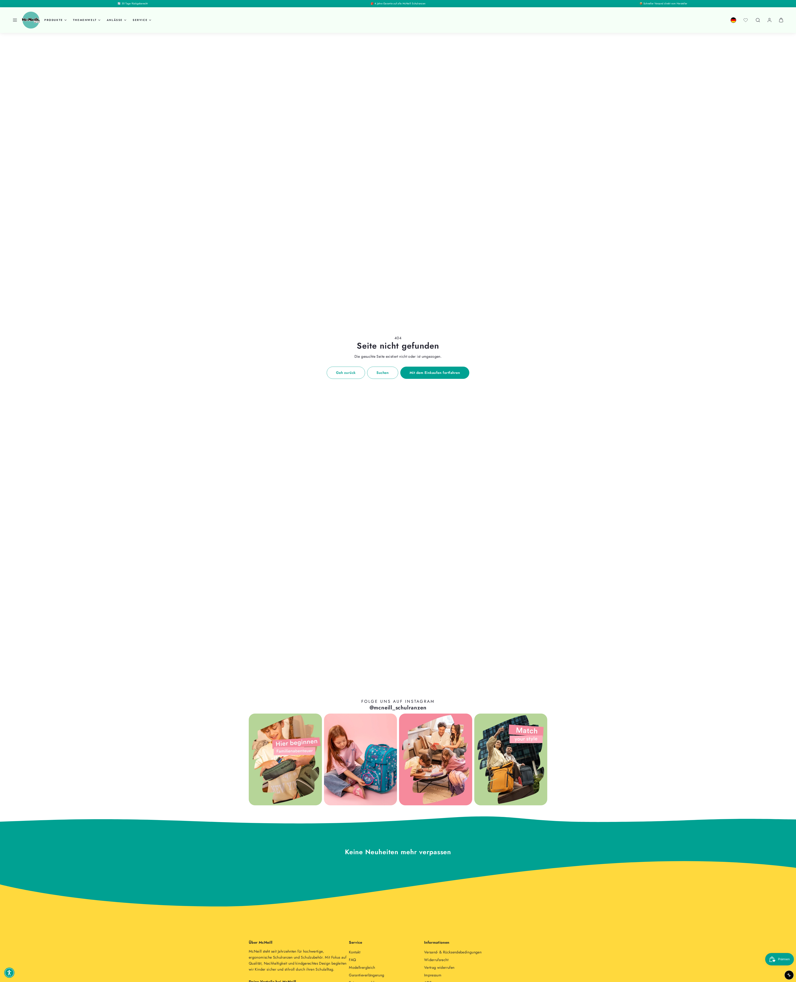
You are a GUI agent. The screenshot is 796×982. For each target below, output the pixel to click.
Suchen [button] (382, 372)
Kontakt (354, 952)
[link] (733, 20)
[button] (15, 20)
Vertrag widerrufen (439, 967)
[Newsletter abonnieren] (430, 874)
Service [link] (140, 20)
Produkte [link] (53, 20)
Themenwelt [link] (85, 20)
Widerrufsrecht (436, 960)
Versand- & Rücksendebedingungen (453, 952)
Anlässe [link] (115, 20)
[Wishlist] (745, 20)
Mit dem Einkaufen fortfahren (435, 372)
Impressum (432, 975)
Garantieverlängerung (366, 975)
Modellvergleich (362, 967)
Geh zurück (346, 372)
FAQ (352, 960)
